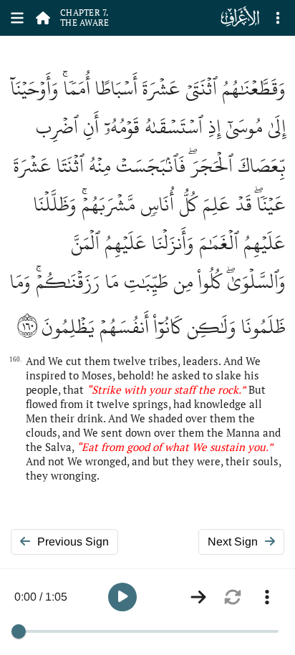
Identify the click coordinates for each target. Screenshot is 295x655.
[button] (122, 597)
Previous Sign (73, 541)
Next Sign (233, 541)
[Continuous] (198, 597)
